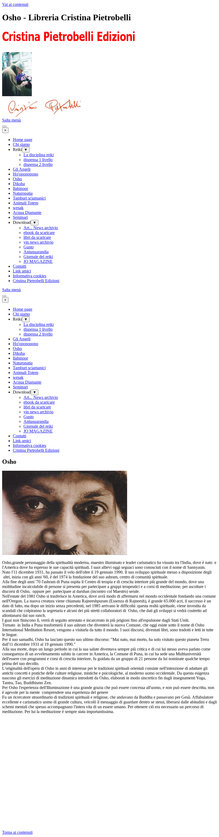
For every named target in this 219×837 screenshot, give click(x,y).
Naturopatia (23, 193)
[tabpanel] (109, 639)
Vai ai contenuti (15, 4)
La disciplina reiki (39, 155)
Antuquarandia (36, 252)
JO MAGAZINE (38, 261)
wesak (18, 207)
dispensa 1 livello (38, 159)
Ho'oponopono (25, 174)
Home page (22, 139)
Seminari (20, 217)
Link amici (22, 271)
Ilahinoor (20, 188)
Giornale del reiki (38, 256)
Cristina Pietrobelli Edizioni (36, 280)
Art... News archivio (41, 227)
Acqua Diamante (27, 212)
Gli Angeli (21, 169)
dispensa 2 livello (38, 164)
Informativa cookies (29, 276)
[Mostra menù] (4, 126)
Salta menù (11, 120)
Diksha (19, 183)
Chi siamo (21, 144)
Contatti (19, 266)
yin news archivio (38, 242)
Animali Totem (25, 203)
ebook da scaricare (39, 232)
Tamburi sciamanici (29, 198)
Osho (17, 179)
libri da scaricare (37, 237)
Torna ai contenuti (17, 832)
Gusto (29, 247)
